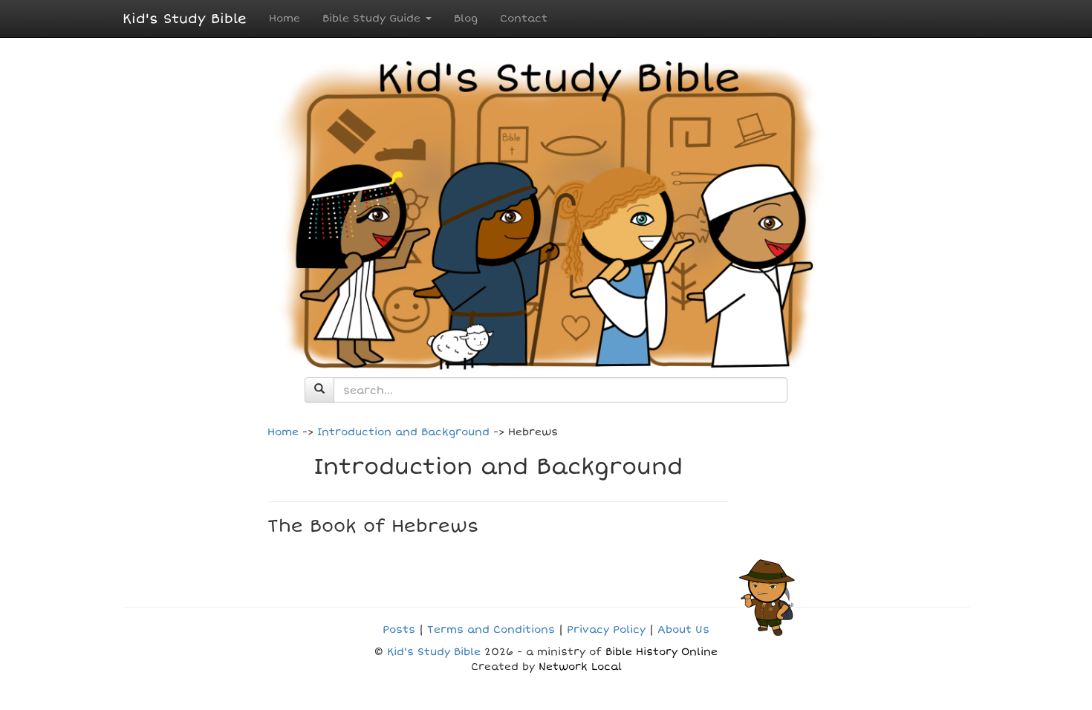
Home (284, 18)
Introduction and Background (403, 432)
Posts (399, 629)
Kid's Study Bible (185, 18)
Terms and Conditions (491, 629)
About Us (683, 629)
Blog (466, 18)
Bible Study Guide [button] (373, 18)
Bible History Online (661, 651)
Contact (523, 18)
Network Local (580, 666)
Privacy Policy (606, 629)
